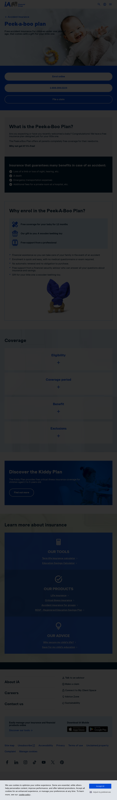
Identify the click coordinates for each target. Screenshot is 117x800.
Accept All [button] (100, 786)
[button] (100, 792)
